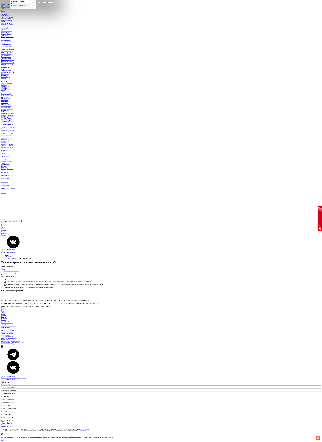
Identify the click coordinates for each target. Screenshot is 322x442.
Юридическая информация (8, 249)
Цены (2, 226)
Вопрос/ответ (4, 182)
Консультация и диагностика (9, 329)
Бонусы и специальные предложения (7, 116)
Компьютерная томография (5, 141)
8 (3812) (5, 219)
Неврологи (4, 104)
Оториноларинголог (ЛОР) (8, 339)
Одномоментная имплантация (5, 99)
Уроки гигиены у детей (7, 63)
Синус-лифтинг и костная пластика (6, 105)
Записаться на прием (11, 221)
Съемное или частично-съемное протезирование (8, 134)
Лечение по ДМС (6, 120)
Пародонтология (5, 40)
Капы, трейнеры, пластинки (5, 77)
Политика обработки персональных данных (13, 378)
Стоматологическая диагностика (6, 138)
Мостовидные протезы (7, 127)
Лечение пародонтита (7, 46)
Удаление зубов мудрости (5, 86)
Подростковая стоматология (5, 68)
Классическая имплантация (4, 102)
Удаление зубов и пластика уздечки (6, 57)
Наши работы (4, 230)
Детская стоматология (7, 49)
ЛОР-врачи (4, 101)
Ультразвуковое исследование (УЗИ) (6, 160)
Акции (3, 227)
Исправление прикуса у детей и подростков (7, 60)
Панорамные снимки (7, 144)
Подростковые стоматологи (5, 74)
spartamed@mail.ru (19, 425)
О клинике (4, 233)
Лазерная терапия (6, 44)
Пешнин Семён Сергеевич (11, 271)
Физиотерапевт (5, 110)
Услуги (3, 222)
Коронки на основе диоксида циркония (6, 118)
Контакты (3, 235)
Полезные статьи (5, 178)
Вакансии (3, 193)
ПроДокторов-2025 (82, 429)
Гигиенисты (4, 97)
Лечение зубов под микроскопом (6, 34)
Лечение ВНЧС (5, 335)
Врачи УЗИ (4, 107)
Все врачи (3, 64)
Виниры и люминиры (7, 17)
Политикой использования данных (103, 437)
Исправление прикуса (7, 72)
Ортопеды (4, 81)
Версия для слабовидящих (8, 252)
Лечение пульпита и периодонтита (6, 31)
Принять (3, 440)
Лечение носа (4, 155)
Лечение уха (4, 153)
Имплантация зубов (6, 332)
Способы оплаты (5, 185)
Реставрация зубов (6, 18)
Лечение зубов (5, 28)
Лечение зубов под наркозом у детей (6, 54)
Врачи (2, 224)
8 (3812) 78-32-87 (17, 423)
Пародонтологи (5, 94)
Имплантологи (5, 78)
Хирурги (3, 91)
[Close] (1, 3)
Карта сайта (4, 251)
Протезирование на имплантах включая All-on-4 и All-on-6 (7, 130)
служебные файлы (15, 437)
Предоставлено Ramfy (44, 2)
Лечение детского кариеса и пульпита (6, 51)
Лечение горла (5, 156)
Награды (3, 232)
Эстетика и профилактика (5, 14)
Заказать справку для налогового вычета (12, 342)
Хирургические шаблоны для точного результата (7, 109)
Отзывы (3, 229)
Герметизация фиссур (7, 64)
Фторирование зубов (7, 24)
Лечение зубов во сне (7, 169)
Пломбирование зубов (7, 37)
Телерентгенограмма (7, 145)
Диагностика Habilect (7, 147)
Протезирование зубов (7, 113)
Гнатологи (4, 85)
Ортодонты (4, 88)
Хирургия (3, 324)
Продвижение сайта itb (7, 426)
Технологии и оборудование (5, 171)
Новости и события (6, 175)
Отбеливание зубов (6, 23)
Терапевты (4, 67)
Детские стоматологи (7, 70)
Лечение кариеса (5, 29)
